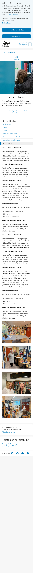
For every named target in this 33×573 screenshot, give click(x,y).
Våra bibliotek (7, 143)
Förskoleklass (6, 124)
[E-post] (27, 453)
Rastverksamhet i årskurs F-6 (11, 140)
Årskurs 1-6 (6, 127)
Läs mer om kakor (12, 15)
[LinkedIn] (22, 453)
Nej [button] (13, 445)
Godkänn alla (16, 36)
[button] (20, 44)
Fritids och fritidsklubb (9, 134)
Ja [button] (4, 445)
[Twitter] (17, 453)
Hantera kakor (6, 23)
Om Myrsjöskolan (9, 52)
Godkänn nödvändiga (16, 30)
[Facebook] (12, 453)
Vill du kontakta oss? (8, 432)
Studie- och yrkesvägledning (11, 137)
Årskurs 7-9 (6, 130)
